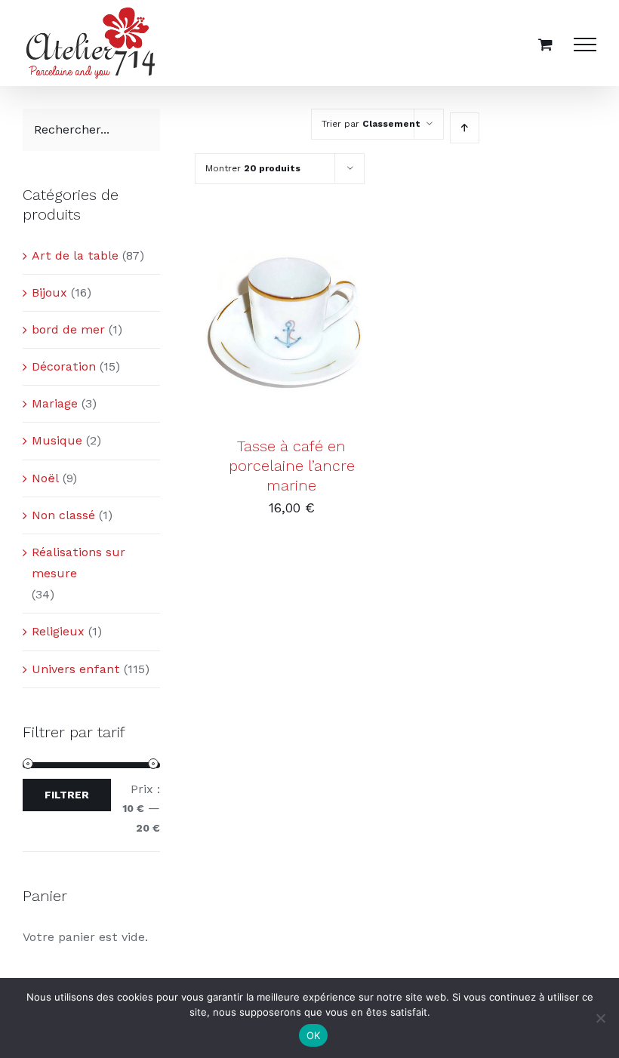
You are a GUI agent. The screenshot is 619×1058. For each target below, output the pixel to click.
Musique (57, 440)
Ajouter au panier (279, 318)
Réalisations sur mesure (78, 562)
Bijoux (49, 292)
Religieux (58, 631)
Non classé (63, 515)
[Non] (600, 1018)
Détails (291, 334)
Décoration (64, 366)
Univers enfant (76, 669)
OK (313, 1035)
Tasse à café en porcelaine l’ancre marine (292, 466)
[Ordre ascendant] (464, 127)
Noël (45, 478)
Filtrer (67, 795)
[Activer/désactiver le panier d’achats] (545, 44)
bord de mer (68, 329)
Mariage (55, 403)
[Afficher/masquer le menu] (585, 44)
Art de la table (75, 255)
